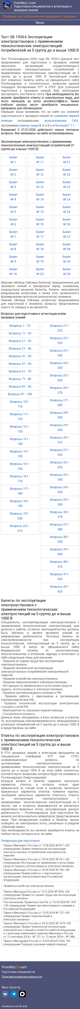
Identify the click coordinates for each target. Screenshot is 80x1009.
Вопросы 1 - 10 (19, 325)
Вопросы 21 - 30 (20, 341)
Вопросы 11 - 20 (20, 333)
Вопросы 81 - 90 (20, 386)
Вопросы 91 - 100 (20, 394)
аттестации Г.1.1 (63, 125)
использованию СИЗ (61, 120)
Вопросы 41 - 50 (20, 356)
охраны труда (28, 125)
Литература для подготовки (20, 840)
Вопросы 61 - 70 (20, 371)
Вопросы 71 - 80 (20, 379)
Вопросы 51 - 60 (20, 364)
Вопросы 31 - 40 (20, 348)
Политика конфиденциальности (22, 976)
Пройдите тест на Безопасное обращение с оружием (39, 16)
